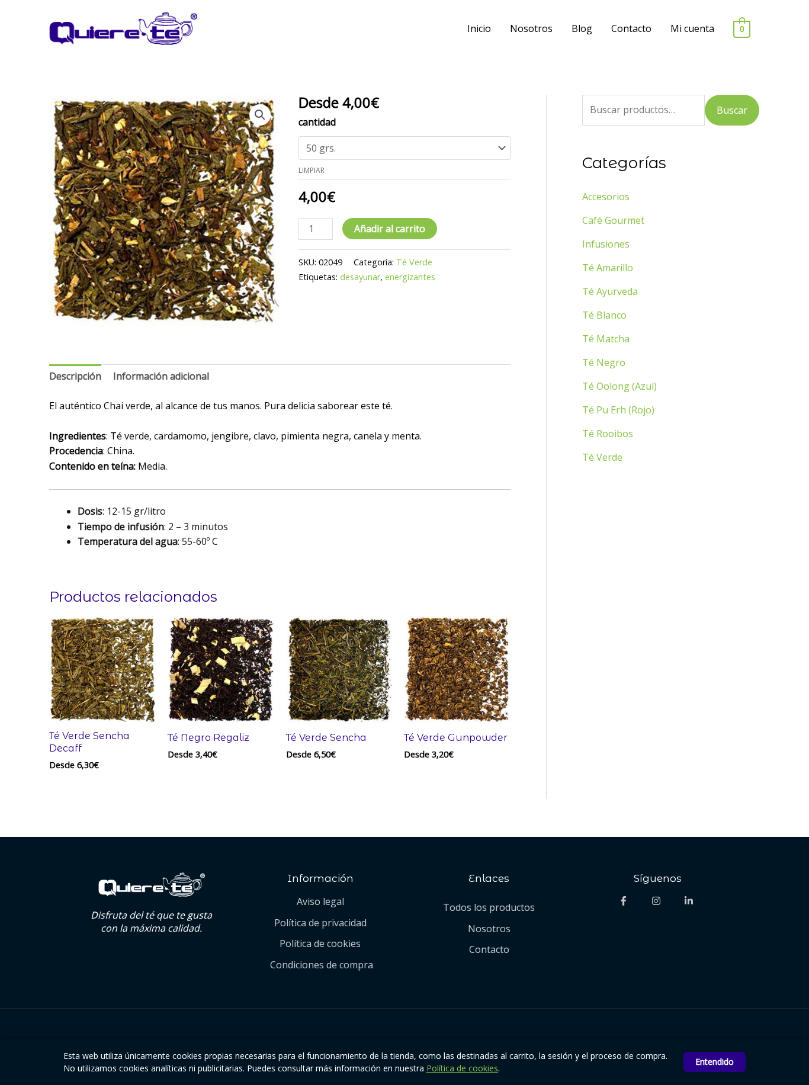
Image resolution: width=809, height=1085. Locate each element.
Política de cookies (462, 1068)
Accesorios (606, 196)
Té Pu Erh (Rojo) (618, 409)
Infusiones (606, 244)
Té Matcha (606, 338)
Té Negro (603, 362)
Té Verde (414, 262)
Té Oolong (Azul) (619, 386)
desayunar (360, 277)
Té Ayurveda (610, 291)
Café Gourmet (613, 220)
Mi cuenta (692, 28)
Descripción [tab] (75, 376)
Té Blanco (604, 315)
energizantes (410, 277)
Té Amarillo (607, 267)
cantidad (317, 122)
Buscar (732, 110)
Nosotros (531, 28)
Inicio (479, 28)
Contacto (631, 28)
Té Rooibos (607, 433)
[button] (260, 115)
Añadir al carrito (389, 228)
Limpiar (311, 170)
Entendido (714, 1061)
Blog (582, 28)
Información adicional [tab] (161, 376)
